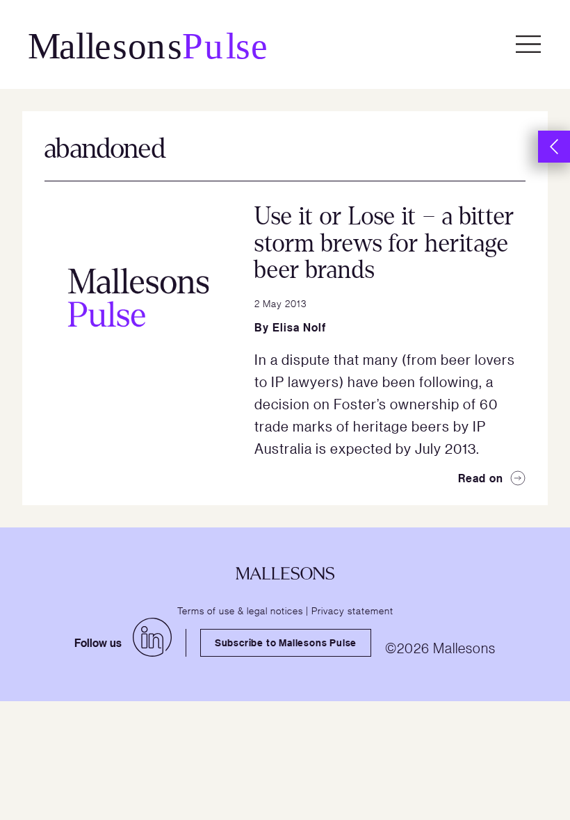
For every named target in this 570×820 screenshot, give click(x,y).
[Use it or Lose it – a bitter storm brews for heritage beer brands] (138, 297)
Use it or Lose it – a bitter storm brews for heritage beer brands (384, 243)
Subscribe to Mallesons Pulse (286, 642)
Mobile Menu (528, 44)
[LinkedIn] (152, 637)
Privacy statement (352, 610)
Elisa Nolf (299, 327)
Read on (480, 478)
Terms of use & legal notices (240, 610)
